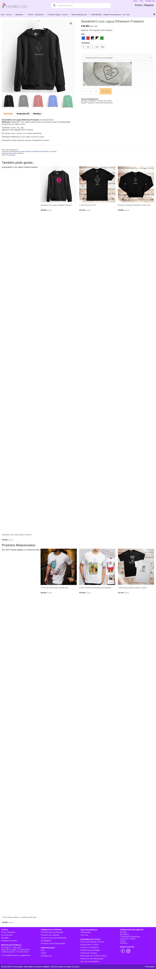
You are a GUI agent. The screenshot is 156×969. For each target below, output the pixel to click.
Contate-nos (46, 956)
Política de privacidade (90, 950)
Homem (22, 151)
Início (3, 15)
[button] (71, 23)
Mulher (28, 151)
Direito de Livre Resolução (91, 958)
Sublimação (85, 932)
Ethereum (20, 153)
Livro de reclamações (89, 961)
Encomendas (6, 935)
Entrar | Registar (144, 5)
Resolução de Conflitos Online (93, 956)
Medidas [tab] (37, 113)
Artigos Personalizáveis (112, 15)
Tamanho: (85, 42)
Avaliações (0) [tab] (23, 113)
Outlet (43, 953)
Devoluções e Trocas (89, 944)
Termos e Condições (89, 947)
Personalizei (11, 155)
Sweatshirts (39, 15)
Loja (42, 950)
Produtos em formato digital (53, 943)
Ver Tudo (126, 15)
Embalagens (46, 940)
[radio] (83, 38)
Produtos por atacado (50, 935)
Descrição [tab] (8, 113)
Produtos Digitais (54, 15)
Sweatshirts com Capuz (48, 151)
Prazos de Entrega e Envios (92, 942)
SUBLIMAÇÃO (96, 15)
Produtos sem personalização (53, 938)
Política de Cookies (88, 953)
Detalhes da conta (9, 940)
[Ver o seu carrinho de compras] (154, 14)
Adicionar (106, 91)
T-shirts (30, 15)
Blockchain (13, 153)
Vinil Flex (84, 935)
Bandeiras (19, 15)
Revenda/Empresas (79, 15)
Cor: (83, 34)
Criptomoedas (64, 122)
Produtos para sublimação (52, 932)
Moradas (5, 938)
